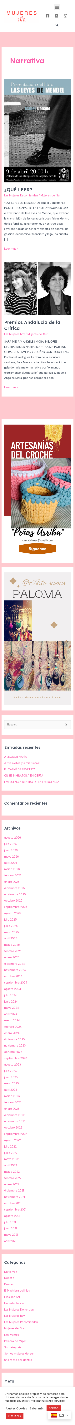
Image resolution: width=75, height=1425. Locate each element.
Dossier (9, 1284)
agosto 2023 (12, 1064)
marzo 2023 (12, 1096)
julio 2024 (10, 995)
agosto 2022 (12, 1140)
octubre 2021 (12, 1203)
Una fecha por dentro (18, 1360)
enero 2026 (11, 882)
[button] (57, 7)
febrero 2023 (13, 1102)
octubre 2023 (13, 1052)
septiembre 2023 (15, 1058)
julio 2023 (10, 1071)
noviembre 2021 (14, 1197)
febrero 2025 (13, 951)
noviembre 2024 (15, 970)
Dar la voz (10, 1272)
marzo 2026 (12, 869)
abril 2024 (10, 1014)
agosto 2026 (12, 838)
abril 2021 (10, 1241)
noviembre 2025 (15, 894)
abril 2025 (10, 938)
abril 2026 (10, 863)
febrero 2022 (12, 1178)
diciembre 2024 (14, 964)
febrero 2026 (13, 875)
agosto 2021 (12, 1216)
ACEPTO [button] (53, 1408)
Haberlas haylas (14, 1303)
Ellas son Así (12, 1297)
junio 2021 (10, 1228)
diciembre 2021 (14, 1190)
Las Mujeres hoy (14, 334)
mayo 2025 (11, 932)
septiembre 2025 (15, 907)
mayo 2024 (11, 1008)
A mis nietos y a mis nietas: (22, 763)
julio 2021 (10, 1222)
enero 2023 (11, 1109)
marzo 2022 (12, 1172)
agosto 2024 (12, 989)
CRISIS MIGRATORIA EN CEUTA (23, 775)
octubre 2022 (13, 1127)
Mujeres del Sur (14, 1328)
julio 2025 (10, 920)
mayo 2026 (11, 857)
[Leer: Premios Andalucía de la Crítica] (37, 288)
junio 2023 (11, 1077)
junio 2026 (11, 850)
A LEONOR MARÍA (15, 757)
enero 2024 (12, 1033)
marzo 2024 (12, 1020)
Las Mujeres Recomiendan (21, 195)
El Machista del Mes (17, 1291)
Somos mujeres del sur (19, 1353)
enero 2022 (11, 1184)
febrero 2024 (13, 1027)
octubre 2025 (13, 901)
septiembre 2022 (15, 1134)
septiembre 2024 (15, 983)
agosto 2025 (12, 913)
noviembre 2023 (15, 1045)
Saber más (37, 1408)
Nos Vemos (11, 1335)
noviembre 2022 (15, 1121)
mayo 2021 (11, 1235)
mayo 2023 (11, 1083)
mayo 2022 (11, 1159)
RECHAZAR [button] (14, 1416)
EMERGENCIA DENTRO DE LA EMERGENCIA (31, 782)
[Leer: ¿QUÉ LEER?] (37, 130)
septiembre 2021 (15, 1209)
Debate (9, 1278)
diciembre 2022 (14, 1115)
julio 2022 (10, 1146)
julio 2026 (10, 844)
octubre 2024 (13, 976)
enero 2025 (11, 957)
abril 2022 (10, 1165)
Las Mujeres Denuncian (19, 1310)
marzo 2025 (12, 945)
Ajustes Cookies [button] (16, 1408)
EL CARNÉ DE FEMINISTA (20, 769)
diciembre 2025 (14, 888)
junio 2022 (11, 1153)
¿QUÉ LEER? (18, 189)
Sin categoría (12, 1347)
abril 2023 (10, 1090)
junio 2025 (11, 926)
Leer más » (11, 248)
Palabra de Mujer (15, 1341)
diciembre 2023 (14, 1039)
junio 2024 (11, 1002)
